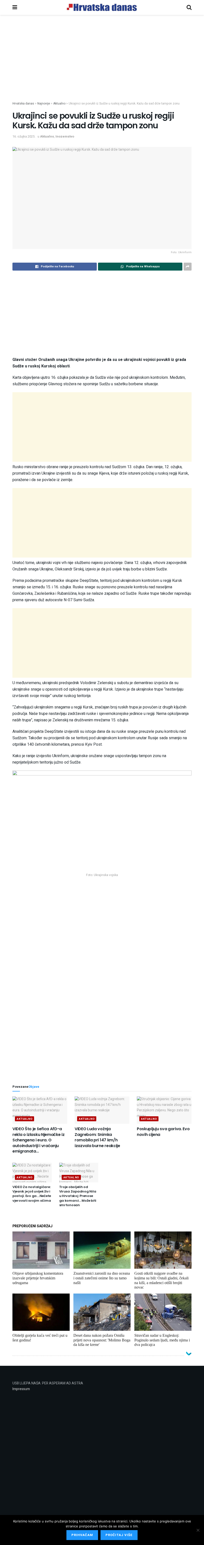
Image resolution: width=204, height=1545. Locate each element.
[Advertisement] (102, 66)
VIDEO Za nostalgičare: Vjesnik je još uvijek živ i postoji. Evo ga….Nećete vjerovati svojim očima (31, 1194)
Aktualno (47, 136)
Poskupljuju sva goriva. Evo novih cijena (163, 1131)
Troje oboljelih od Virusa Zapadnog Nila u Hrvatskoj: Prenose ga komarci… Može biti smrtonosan (78, 1196)
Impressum (21, 1389)
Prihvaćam (82, 1535)
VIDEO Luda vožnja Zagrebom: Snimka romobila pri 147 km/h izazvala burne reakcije (97, 1137)
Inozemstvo (64, 136)
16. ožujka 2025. (23, 136)
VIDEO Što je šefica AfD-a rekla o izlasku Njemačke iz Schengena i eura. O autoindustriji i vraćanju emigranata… (38, 1140)
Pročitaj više (119, 1535)
